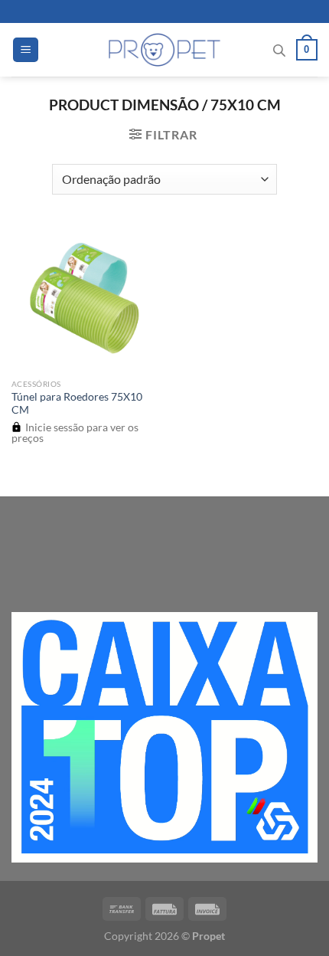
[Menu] (25, 50)
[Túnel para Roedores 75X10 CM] (84, 298)
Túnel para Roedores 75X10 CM (76, 404)
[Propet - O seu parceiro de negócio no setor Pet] (165, 50)
